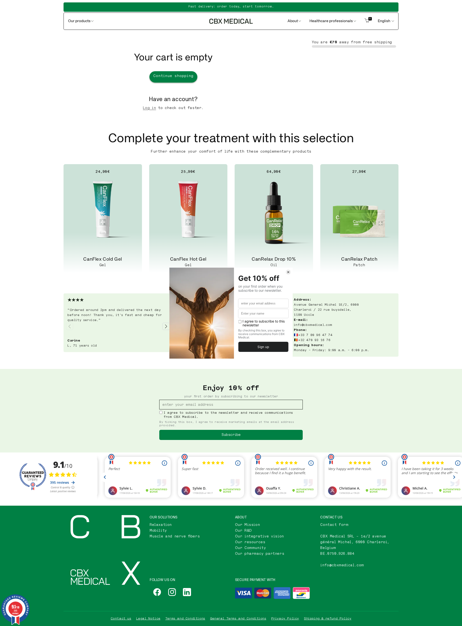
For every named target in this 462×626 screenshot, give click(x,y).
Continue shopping (173, 76)
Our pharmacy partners (259, 554)
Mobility (158, 531)
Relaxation (161, 525)
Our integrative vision (259, 536)
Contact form (334, 525)
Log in (149, 108)
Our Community (250, 548)
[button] (166, 326)
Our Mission (247, 525)
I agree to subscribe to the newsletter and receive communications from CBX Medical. (228, 415)
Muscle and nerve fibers (175, 536)
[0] (367, 21)
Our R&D (243, 531)
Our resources (250, 542)
